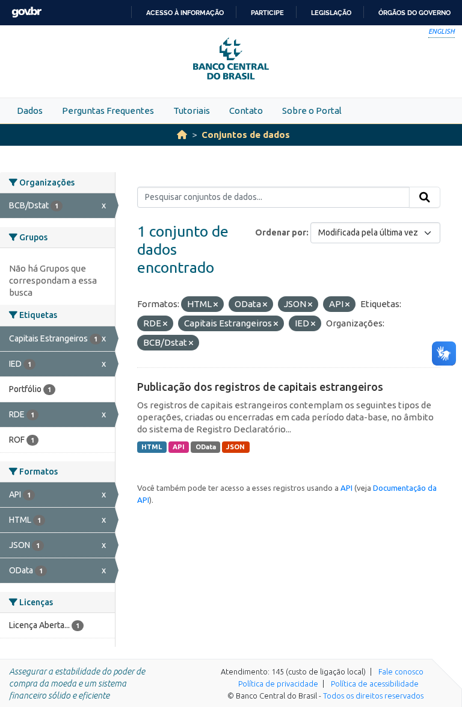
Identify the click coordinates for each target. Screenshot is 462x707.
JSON (235, 446)
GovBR (26, 12)
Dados (30, 110)
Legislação (331, 12)
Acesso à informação (185, 12)
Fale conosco (401, 671)
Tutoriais (191, 110)
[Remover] (216, 304)
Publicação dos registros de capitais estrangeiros (260, 387)
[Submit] (424, 197)
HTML (151, 446)
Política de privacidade (278, 683)
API (179, 446)
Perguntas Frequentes (108, 110)
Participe (267, 12)
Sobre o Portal (312, 110)
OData (206, 446)
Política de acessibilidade (375, 683)
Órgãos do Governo (414, 12)
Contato (246, 110)
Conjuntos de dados (246, 134)
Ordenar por (280, 232)
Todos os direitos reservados (373, 695)
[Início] (182, 134)
